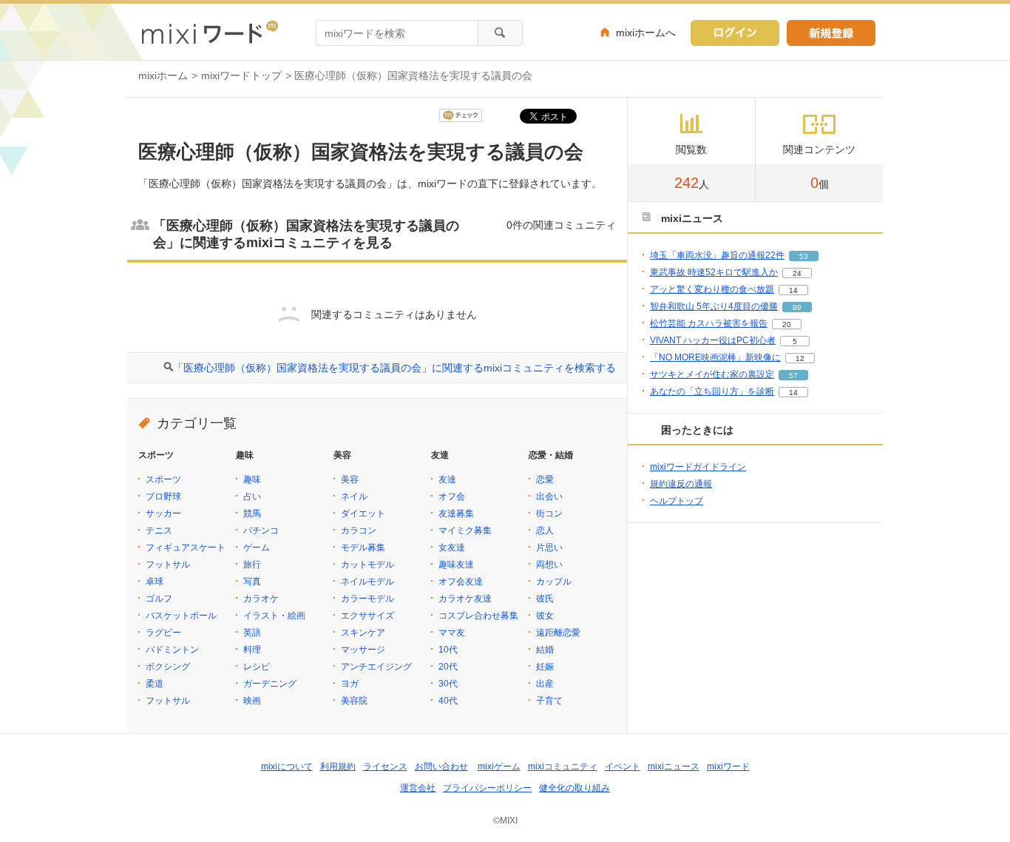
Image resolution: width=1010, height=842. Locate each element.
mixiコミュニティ (562, 766)
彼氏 (545, 598)
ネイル (354, 496)
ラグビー (163, 632)
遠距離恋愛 (558, 632)
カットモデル (367, 564)
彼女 (545, 615)
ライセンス (385, 766)
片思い (549, 547)
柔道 (154, 683)
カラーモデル (367, 598)
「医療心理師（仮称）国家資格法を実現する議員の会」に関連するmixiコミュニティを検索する (394, 368)
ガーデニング (269, 683)
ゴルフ (159, 598)
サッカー (163, 513)
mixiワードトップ (241, 75)
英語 (252, 632)
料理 (252, 649)
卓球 (154, 581)
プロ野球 (163, 496)
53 (803, 256)
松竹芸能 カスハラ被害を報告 (708, 323)
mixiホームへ (646, 32)
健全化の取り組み (574, 788)
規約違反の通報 (681, 484)
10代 (448, 649)
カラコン (358, 530)
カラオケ (261, 598)
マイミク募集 (465, 530)
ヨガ (350, 683)
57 (793, 375)
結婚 (545, 649)
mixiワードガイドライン (698, 467)
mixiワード (728, 766)
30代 (448, 683)
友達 (447, 479)
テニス (159, 530)
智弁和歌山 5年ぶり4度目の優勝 (714, 306)
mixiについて (287, 766)
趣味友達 (456, 564)
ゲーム (256, 547)
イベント (622, 766)
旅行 (252, 564)
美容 (350, 479)
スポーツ (163, 479)
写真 (252, 581)
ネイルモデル (367, 581)
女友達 (451, 547)
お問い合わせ (441, 766)
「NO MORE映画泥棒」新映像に (715, 357)
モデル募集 (363, 547)
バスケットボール (181, 615)
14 (793, 290)
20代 (448, 666)
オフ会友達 (460, 581)
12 (800, 358)
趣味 (252, 479)
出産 (545, 683)
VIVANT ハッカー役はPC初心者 (713, 340)
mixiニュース (673, 766)
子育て (549, 701)
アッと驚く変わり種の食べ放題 (712, 289)
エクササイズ (367, 615)
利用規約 (338, 766)
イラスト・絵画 (274, 615)
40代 (448, 701)
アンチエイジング (376, 666)
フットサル (168, 564)
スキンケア (363, 632)
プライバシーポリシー (487, 788)
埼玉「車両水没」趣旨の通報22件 (717, 255)
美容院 (354, 701)
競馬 (252, 513)
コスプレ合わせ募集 (478, 615)
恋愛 (545, 479)
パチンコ (261, 530)
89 (797, 307)
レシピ (256, 666)
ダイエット (363, 513)
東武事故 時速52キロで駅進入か (714, 272)
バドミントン (172, 649)
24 (797, 273)
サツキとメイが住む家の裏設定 (712, 374)
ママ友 (451, 632)
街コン (549, 513)
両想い (549, 564)
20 (786, 324)
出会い (549, 496)
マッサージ (363, 649)
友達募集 (456, 513)
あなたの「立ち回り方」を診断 (712, 391)
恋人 (545, 530)
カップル (554, 581)
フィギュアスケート (186, 547)
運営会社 (417, 788)
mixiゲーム (499, 766)
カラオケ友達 (465, 598)
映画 (252, 701)
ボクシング (168, 666)
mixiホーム (163, 75)
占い (252, 496)
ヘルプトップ (676, 501)
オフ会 (451, 496)
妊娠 (545, 666)
